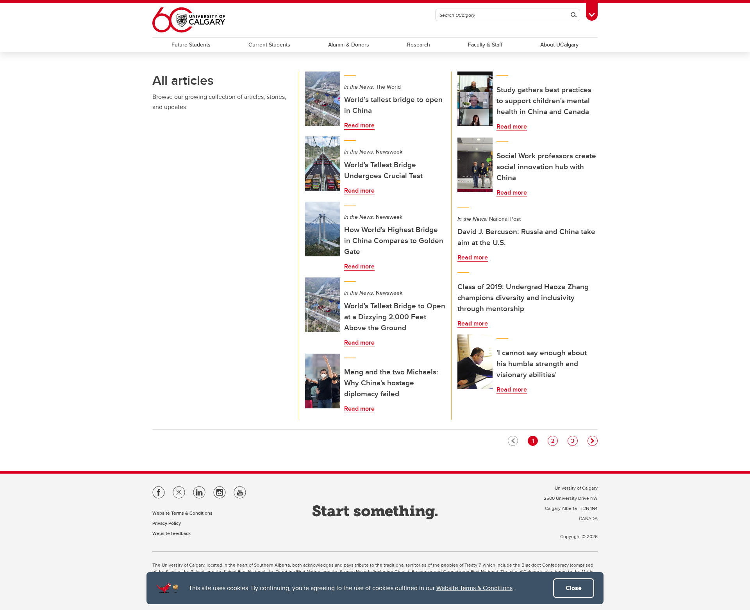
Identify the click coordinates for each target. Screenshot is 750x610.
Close (574, 587)
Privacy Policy (166, 523)
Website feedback (171, 533)
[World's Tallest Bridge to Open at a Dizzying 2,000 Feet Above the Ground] (322, 304)
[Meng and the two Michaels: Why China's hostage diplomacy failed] (322, 381)
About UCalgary (559, 44)
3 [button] (574, 440)
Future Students (191, 44)
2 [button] (554, 440)
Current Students (269, 44)
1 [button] (535, 440)
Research (418, 44)
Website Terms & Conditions (474, 587)
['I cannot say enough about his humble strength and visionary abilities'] (475, 362)
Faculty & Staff (485, 44)
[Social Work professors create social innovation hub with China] (475, 165)
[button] (593, 441)
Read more (359, 125)
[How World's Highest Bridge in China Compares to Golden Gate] (322, 229)
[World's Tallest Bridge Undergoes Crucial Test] (322, 163)
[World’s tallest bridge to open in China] (322, 99)
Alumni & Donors (348, 44)
